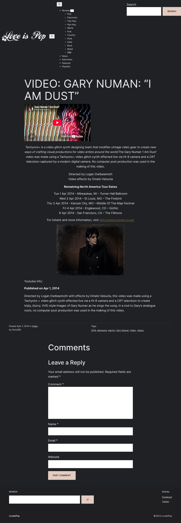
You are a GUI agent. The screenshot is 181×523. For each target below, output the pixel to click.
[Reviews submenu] (72, 10)
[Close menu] (59, 4)
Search (131, 4)
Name (53, 424)
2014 (93, 330)
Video (35, 326)
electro (111, 330)
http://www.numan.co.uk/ (116, 220)
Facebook (167, 497)
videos (140, 330)
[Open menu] (52, 36)
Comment (56, 384)
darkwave (102, 330)
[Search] (87, 499)
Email (53, 440)
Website (53, 457)
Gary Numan (122, 330)
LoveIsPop (14, 516)
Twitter (165, 501)
